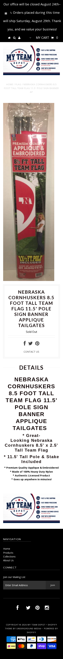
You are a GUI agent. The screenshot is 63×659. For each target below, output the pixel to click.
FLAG (18, 84)
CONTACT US (31, 351)
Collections (9, 556)
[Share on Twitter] (30, 344)
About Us (8, 560)
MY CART (47, 37)
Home (9, 84)
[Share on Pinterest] (37, 344)
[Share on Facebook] (25, 344)
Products (8, 552)
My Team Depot (36, 624)
